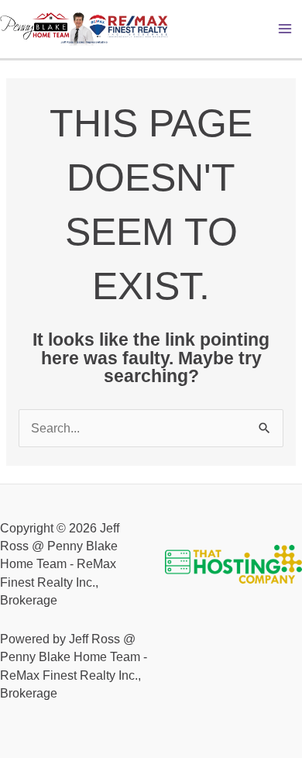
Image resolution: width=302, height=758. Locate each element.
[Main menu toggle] (285, 29)
